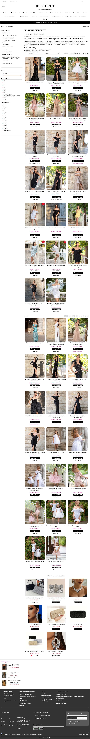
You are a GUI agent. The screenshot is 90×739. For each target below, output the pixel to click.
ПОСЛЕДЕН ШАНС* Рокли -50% (9, 700)
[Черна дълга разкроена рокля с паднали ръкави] (78, 402)
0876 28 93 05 (13, 1)
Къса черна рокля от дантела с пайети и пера (78, 266)
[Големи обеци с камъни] (56, 641)
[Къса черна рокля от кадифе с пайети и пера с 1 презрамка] (35, 290)
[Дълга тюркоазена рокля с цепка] (35, 330)
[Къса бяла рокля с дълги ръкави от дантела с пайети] (56, 252)
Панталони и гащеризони (80, 12)
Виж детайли (35, 88)
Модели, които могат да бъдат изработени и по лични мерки (68, 16)
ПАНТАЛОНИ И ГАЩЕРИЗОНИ (27, 691)
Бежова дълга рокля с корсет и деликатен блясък (78, 343)
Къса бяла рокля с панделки (13, 673)
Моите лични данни (84, 734)
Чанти (44, 691)
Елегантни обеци (34, 624)
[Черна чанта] (77, 614)
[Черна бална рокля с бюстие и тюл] (35, 402)
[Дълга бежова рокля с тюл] (56, 105)
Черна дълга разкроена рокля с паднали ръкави (78, 416)
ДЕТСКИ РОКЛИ (23, 700)
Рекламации (27, 716)
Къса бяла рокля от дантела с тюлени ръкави (34, 228)
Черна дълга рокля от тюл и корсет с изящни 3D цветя (56, 192)
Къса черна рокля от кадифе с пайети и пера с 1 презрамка (34, 304)
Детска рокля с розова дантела (56, 488)
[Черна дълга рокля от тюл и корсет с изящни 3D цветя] (56, 178)
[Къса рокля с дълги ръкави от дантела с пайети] (35, 252)
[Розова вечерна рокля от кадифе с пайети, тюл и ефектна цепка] (78, 105)
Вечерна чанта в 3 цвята (35, 598)
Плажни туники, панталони (62, 691)
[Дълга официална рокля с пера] (35, 69)
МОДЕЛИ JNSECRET (61, 694)
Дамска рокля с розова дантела (78, 488)
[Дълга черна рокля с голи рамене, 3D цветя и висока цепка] (78, 142)
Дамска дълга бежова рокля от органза (78, 192)
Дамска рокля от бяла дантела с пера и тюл (77, 525)
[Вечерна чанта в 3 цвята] (34, 588)
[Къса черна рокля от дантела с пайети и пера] (78, 252)
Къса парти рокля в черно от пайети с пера (13, 665)
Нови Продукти (15, 12)
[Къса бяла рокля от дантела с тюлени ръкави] (35, 214)
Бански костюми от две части (47, 700)
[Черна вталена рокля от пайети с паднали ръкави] (56, 402)
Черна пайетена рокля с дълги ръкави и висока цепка (34, 380)
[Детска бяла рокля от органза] (56, 439)
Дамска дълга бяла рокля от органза (78, 452)
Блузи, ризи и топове (10, 16)
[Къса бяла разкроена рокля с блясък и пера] (78, 69)
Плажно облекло (44, 16)
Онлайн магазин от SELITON (45, 737)
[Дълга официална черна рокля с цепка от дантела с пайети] (35, 439)
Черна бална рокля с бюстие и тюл (35, 415)
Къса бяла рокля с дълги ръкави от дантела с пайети (56, 266)
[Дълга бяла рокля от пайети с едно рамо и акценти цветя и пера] (56, 330)
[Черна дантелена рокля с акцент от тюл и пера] (56, 142)
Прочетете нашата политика (35, 734)
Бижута (44, 693)
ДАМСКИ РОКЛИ (7, 691)
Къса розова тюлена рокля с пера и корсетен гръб (35, 119)
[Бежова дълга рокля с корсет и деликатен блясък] (78, 330)
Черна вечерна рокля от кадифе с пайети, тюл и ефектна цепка (56, 82)
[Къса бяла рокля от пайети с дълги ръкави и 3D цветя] (56, 290)
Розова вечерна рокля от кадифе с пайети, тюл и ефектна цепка (78, 119)
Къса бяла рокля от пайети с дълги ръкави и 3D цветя (56, 304)
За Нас (2, 718)
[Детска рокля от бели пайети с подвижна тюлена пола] (56, 548)
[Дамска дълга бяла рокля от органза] (78, 439)
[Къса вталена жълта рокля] (78, 214)
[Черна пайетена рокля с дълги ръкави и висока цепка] (35, 366)
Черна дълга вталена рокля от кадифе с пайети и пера (56, 380)
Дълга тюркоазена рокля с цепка (34, 342)
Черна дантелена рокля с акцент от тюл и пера (56, 155)
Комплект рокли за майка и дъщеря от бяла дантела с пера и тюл (35, 562)
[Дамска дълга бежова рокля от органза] (78, 178)
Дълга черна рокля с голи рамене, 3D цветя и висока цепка (77, 155)
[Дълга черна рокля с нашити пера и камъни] (35, 142)
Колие (78, 598)
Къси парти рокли (7, 696)
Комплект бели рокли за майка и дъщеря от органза (34, 489)
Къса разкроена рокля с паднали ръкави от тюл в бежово (14, 681)
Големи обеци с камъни (56, 651)
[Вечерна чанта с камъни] (56, 588)
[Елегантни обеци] (34, 614)
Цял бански (45, 701)
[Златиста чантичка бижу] (56, 614)
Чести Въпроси (12, 725)
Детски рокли (23, 16)
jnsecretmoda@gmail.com (44, 715)
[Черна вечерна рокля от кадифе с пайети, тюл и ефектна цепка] (56, 69)
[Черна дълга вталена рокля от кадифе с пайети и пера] (56, 366)
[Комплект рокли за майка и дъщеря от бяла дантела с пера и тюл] (35, 548)
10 (85, 53)
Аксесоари (33, 16)
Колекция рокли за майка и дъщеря (59, 12)
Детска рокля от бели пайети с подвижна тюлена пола (56, 562)
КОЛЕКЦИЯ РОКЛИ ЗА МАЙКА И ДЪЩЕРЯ (27, 697)
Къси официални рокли (8, 695)
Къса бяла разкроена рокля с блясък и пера (77, 82)
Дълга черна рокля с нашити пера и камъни (35, 155)
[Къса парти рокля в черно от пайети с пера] (4, 667)
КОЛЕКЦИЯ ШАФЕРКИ (25, 703)
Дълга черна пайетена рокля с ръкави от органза (78, 380)
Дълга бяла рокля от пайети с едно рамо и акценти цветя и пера (56, 343)
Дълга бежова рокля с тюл (56, 118)
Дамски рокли (42, 12)
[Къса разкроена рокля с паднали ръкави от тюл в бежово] (4, 683)
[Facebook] (85, 1)
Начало (5, 12)
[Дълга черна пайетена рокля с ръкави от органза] (78, 366)
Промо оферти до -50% (29, 12)
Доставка (19, 728)
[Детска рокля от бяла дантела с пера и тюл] (56, 512)
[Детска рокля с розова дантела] (56, 475)
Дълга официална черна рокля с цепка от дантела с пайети (35, 453)
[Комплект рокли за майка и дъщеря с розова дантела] (35, 512)
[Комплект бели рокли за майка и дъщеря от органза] (35, 475)
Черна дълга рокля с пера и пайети (56, 227)
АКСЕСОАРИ (22, 705)
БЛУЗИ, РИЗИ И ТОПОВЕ (25, 694)
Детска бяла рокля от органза (56, 452)
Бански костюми (46, 697)
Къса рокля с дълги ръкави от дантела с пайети (35, 266)
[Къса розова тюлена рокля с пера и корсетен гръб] (35, 105)
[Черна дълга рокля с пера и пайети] (56, 214)
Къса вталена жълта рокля (78, 227)
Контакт (3, 721)
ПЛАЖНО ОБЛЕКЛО (46, 695)
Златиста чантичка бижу (56, 624)
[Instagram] (88, 1)
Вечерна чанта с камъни (56, 598)
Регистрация (12, 718)
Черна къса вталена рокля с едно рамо (35, 191)
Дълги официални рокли (9, 693)
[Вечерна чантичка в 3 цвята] (34, 641)
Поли (5, 698)
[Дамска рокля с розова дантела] (78, 475)
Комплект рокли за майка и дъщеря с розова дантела (34, 525)
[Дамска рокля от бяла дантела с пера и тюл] (78, 512)
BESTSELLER (59, 700)
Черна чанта (78, 624)
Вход (10, 716)
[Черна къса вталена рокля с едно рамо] (35, 178)
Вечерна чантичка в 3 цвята (34, 651)
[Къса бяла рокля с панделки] (4, 675)
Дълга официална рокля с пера (35, 82)
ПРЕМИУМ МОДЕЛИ (61, 703)
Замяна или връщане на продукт (27, 720)
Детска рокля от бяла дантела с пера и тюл (56, 525)
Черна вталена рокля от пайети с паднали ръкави (56, 416)
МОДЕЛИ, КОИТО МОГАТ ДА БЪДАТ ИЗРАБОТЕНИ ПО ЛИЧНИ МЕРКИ (70, 697)
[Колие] (77, 588)
